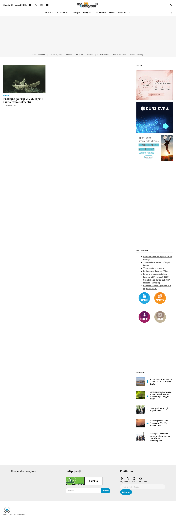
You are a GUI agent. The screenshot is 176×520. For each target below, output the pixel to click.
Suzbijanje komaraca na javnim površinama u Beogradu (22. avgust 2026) (160, 395)
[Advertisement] (88, 34)
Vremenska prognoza (153, 268)
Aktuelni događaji (56, 55)
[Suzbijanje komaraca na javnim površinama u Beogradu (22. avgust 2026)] (140, 395)
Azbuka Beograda (119, 55)
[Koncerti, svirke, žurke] (144, 316)
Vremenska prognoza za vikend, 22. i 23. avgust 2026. (161, 381)
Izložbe (6, 95)
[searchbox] (83, 490)
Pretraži (106, 491)
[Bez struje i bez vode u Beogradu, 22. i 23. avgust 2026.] (140, 423)
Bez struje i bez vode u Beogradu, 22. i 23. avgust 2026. (160, 423)
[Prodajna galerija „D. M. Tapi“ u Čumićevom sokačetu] (24, 79)
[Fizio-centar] (154, 147)
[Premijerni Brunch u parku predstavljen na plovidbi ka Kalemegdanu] (140, 436)
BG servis (69, 55)
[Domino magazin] (93, 481)
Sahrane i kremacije (136, 55)
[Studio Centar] (75, 481)
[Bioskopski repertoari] (144, 298)
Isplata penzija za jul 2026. (155, 271)
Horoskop (90, 55)
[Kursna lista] (154, 85)
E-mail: (144, 482)
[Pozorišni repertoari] (160, 298)
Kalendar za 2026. (39, 55)
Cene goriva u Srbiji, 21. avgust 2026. (160, 409)
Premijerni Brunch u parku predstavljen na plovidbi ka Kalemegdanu (160, 437)
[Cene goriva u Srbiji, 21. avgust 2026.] (140, 409)
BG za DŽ (79, 55)
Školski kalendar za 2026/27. (156, 280)
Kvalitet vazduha (103, 55)
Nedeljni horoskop (152, 283)
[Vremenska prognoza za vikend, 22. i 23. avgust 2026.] (140, 381)
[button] (171, 5)
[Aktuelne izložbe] (160, 316)
